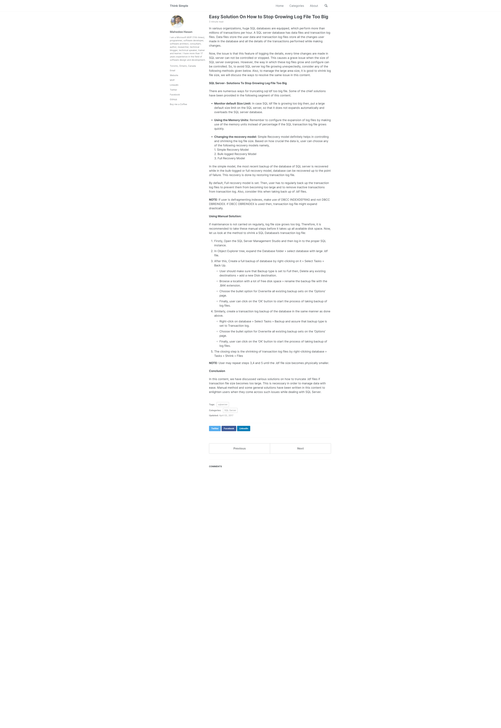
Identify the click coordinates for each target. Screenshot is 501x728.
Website (174, 75)
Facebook (175, 94)
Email (172, 70)
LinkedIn (174, 85)
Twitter (173, 89)
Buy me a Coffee (178, 104)
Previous (239, 448)
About (314, 5)
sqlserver (223, 404)
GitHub (173, 99)
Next (300, 448)
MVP (172, 80)
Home (280, 5)
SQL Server (230, 410)
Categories (296, 5)
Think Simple (179, 5)
